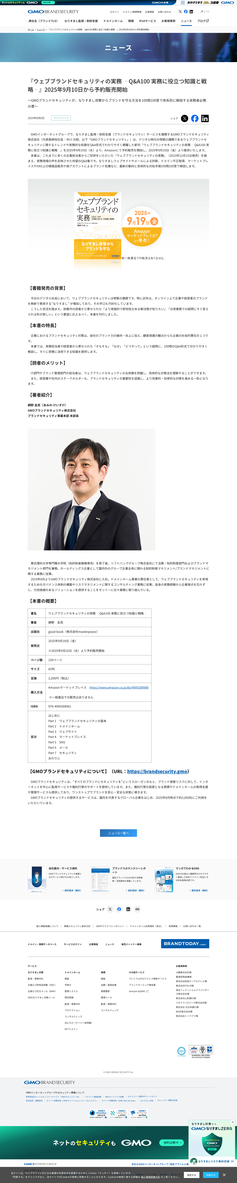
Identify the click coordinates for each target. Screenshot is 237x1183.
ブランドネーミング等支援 (142, 984)
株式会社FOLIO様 (185, 985)
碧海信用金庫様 (183, 976)
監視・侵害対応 (35, 978)
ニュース (109, 944)
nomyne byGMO (137, 991)
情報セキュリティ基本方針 (77, 926)
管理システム (71, 991)
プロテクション (72, 1010)
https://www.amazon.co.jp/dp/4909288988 (118, 687)
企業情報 (93, 944)
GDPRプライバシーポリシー (110, 926)
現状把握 (69, 997)
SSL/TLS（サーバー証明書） (79, 1022)
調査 (67, 978)
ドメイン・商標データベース (42, 944)
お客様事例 (181, 966)
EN (207, 11)
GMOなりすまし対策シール (41, 997)
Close (233, 1122)
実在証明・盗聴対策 (34, 1101)
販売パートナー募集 (131, 944)
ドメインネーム (72, 972)
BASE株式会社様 (184, 1011)
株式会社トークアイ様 (187, 1015)
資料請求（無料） (73, 890)
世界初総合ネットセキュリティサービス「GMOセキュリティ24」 (53, 1097)
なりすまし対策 (35, 972)
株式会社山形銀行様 (186, 998)
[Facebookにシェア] (119, 909)
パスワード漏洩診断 (93, 1097)
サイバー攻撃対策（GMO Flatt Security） (119, 1101)
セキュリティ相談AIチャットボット (142, 1096)
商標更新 (105, 991)
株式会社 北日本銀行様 (187, 1007)
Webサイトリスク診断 (114, 1097)
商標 (103, 972)
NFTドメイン (71, 1029)
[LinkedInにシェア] (128, 909)
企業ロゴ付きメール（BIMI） (42, 991)
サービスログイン (73, 944)
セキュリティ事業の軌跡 (167, 1100)
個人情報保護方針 (150, 1176)
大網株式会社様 (183, 972)
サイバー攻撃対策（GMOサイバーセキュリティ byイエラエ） (72, 1101)
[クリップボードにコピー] (137, 909)
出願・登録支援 (108, 984)
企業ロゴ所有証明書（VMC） (42, 984)
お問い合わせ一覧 (192, 926)
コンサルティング (73, 1016)
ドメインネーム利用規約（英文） (146, 926)
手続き (68, 984)
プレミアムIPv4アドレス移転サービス (148, 978)
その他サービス (136, 972)
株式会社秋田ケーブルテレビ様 (191, 981)
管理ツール (106, 997)
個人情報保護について (47, 926)
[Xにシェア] (110, 909)
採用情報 (173, 926)
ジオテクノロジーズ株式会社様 (191, 1002)
